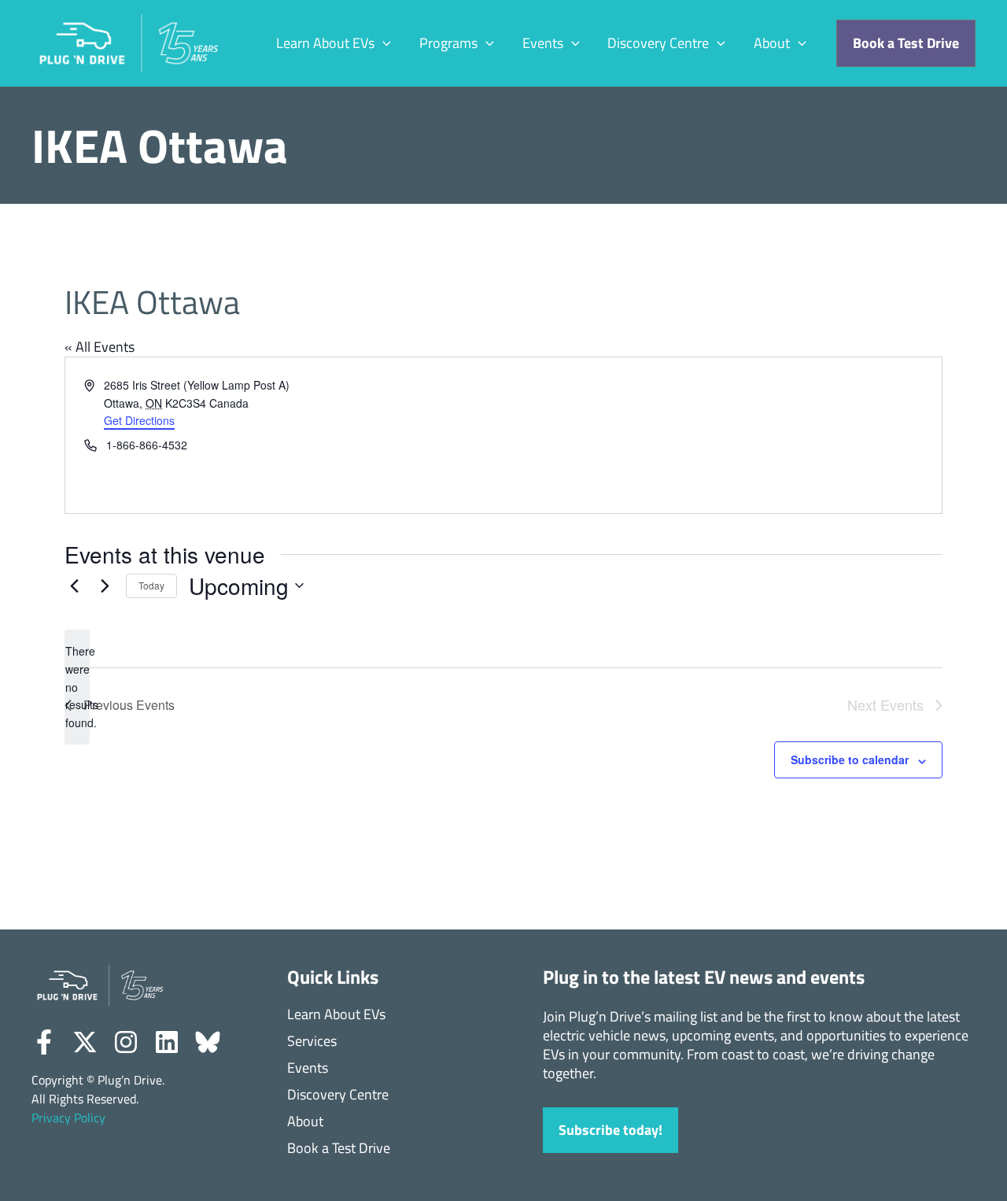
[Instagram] (125, 1042)
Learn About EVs (325, 43)
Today (151, 585)
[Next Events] (104, 585)
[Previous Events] (74, 585)
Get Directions (139, 420)
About (772, 43)
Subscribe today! (610, 1129)
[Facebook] (44, 1042)
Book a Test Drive (338, 1149)
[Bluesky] (207, 1042)
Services (312, 1041)
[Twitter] (85, 1042)
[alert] (77, 687)
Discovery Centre (658, 43)
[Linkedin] (166, 1042)
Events (542, 43)
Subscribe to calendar (850, 759)
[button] (382, 43)
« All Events (100, 346)
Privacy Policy (68, 1117)
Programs (448, 43)
